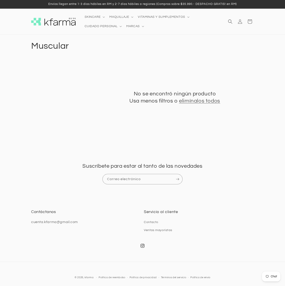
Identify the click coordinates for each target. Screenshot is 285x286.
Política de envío (200, 277)
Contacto (151, 222)
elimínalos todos (199, 101)
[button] (94, 17)
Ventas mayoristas (158, 230)
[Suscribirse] (177, 179)
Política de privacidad (143, 277)
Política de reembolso (112, 277)
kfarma (89, 277)
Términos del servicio (173, 277)
